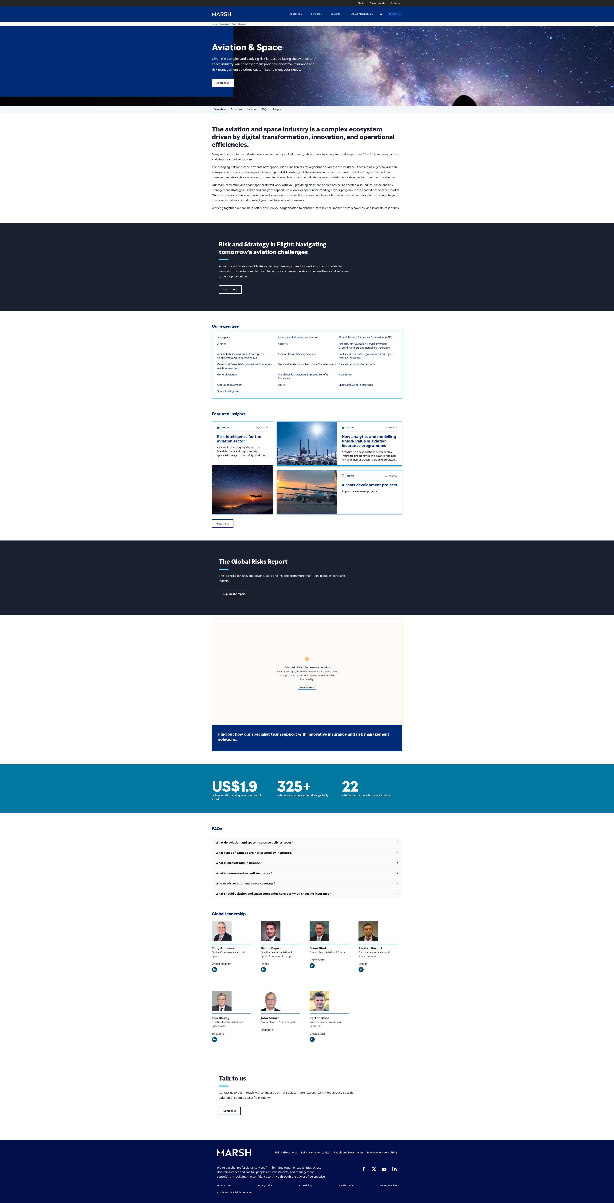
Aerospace (223, 337)
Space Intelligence (228, 391)
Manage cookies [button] (388, 1185)
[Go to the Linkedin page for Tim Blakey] (214, 1039)
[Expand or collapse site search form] (380, 14)
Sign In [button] (361, 3)
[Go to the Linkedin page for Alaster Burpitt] (361, 969)
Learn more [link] (230, 289)
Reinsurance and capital (315, 1152)
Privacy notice (265, 1185)
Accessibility (305, 1185)
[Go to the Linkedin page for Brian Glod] (312, 965)
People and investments (348, 1152)
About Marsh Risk (361, 13)
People (277, 109)
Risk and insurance (286, 1152)
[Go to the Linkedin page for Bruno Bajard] (263, 969)
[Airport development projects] (307, 492)
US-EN (395, 14)
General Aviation (227, 374)
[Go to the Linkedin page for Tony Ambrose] (214, 969)
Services (315, 13)
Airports (283, 344)
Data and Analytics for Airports (357, 364)
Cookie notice (346, 1185)
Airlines (221, 344)
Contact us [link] (395, 3)
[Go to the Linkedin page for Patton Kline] (312, 1039)
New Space (345, 374)
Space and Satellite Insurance (356, 385)
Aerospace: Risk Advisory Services (298, 337)
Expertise (236, 109)
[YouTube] (384, 1169)
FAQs (264, 109)
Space (281, 385)
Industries (294, 13)
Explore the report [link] (234, 594)
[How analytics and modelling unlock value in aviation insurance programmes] (307, 443)
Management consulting (382, 1152)
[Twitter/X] (374, 1169)
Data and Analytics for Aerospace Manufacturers (307, 364)
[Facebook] (364, 1169)
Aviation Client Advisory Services (297, 354)
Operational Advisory (229, 385)
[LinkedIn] (394, 1169)
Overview (220, 109)
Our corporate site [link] (377, 3)
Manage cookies (307, 687)
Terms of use (224, 1185)
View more (222, 523)
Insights (335, 13)
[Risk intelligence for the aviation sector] (242, 489)
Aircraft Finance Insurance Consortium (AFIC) (365, 337)
